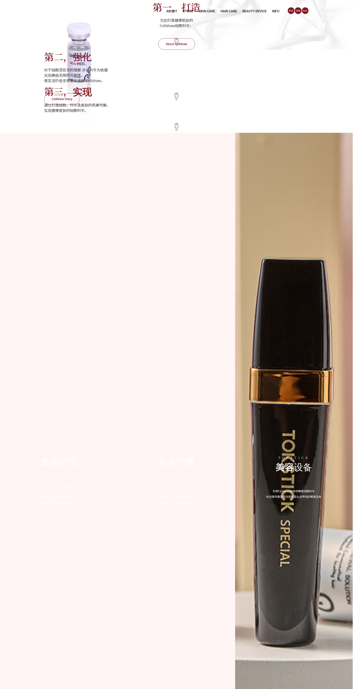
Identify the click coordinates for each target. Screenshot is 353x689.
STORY (188, 11)
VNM (298, 10)
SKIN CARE (207, 11)
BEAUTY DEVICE (255, 11)
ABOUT (171, 11)
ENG (291, 10)
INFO (275, 11)
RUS (305, 10)
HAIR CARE (229, 11)
